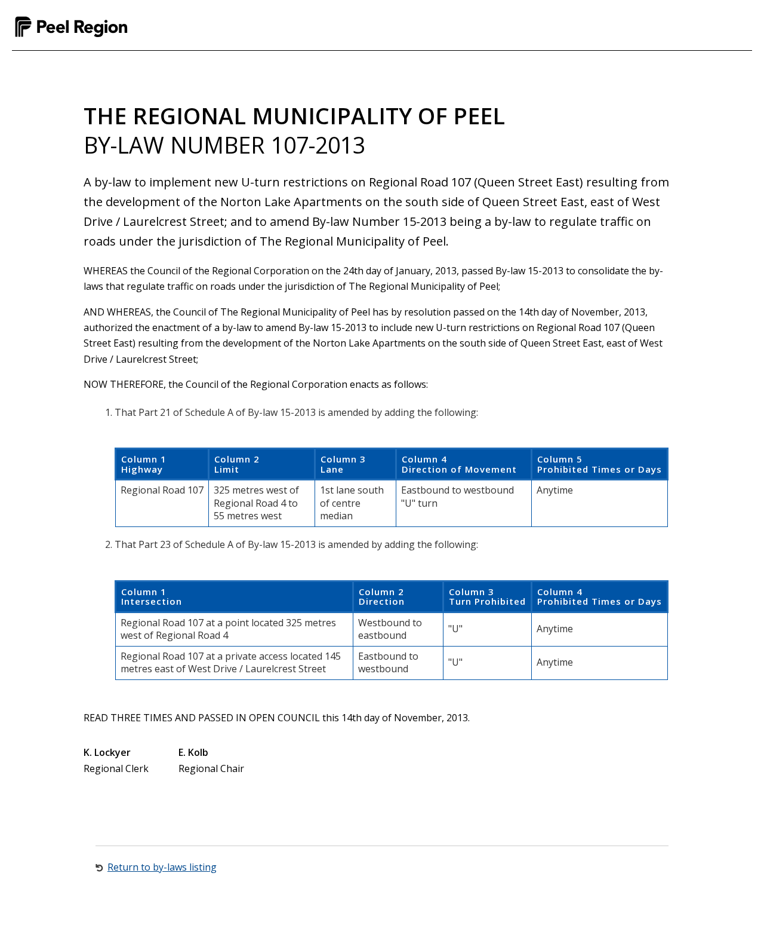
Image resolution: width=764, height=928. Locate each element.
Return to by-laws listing (162, 867)
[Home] (71, 26)
